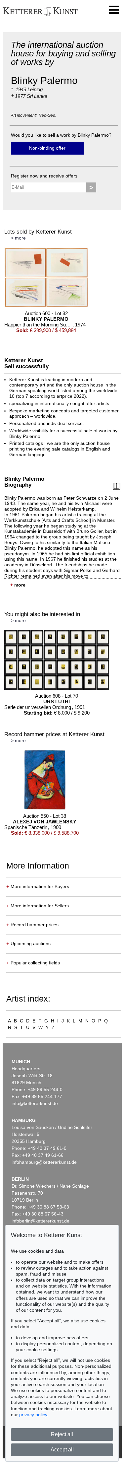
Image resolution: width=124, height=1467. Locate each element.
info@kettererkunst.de (35, 1103)
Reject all (62, 1434)
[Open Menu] (114, 10)
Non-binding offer (47, 148)
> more (18, 238)
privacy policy (33, 1414)
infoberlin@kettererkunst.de (40, 1220)
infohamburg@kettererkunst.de (44, 1162)
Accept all (62, 1449)
